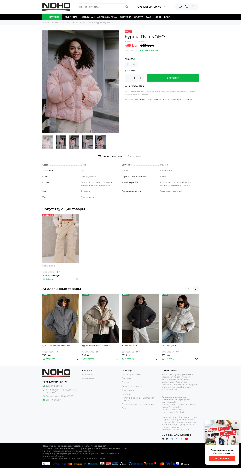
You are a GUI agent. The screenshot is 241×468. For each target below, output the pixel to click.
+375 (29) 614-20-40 (149, 6)
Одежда (172, 99)
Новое (157, 17)
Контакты (127, 394)
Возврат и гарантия (132, 386)
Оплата (138, 17)
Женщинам (88, 17)
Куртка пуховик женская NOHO (56, 345)
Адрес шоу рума (107, 17)
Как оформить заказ (132, 374)
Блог (167, 17)
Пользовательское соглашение (138, 404)
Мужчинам (71, 17)
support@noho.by (54, 386)
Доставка (125, 17)
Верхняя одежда (184, 99)
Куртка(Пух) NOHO (130, 345)
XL (134, 64)
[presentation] (189, 289)
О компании (128, 390)
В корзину (173, 78)
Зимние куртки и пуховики (157, 99)
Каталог (54, 17)
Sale (148, 17)
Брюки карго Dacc (50, 266)
